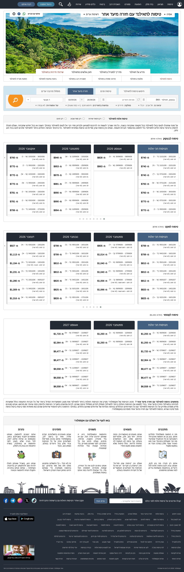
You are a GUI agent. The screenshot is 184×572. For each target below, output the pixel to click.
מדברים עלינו (143, 559)
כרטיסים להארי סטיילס (90, 531)
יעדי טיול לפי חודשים (69, 548)
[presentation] (179, 157)
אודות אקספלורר (158, 559)
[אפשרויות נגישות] (69, 4)
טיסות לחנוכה (118, 525)
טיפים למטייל (118, 542)
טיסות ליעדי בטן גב (64, 520)
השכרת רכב (114, 4)
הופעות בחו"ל (119, 514)
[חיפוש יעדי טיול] (61, 4)
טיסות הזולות (66, 500)
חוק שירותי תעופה (99, 553)
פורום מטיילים (132, 542)
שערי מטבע (106, 542)
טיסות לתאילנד (166, 79)
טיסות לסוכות (61, 525)
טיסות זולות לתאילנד (118, 118)
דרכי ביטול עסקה (116, 553)
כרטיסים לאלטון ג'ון (124, 531)
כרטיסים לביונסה (141, 531)
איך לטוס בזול (176, 520)
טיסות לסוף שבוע (131, 520)
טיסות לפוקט (171, 226)
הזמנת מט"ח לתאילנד (18, 79)
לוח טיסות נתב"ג (158, 548)
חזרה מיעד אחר (146, 514)
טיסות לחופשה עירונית (82, 520)
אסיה (169, 14)
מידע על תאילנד (137, 72)
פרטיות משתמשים (87, 559)
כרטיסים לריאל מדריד (118, 536)
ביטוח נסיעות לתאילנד (47, 79)
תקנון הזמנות (114, 559)
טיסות (170, 4)
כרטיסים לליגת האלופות (155, 536)
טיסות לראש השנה (76, 525)
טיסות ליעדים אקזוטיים (155, 525)
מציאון (160, 4)
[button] (104, 219)
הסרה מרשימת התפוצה (65, 553)
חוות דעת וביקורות (128, 559)
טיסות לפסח (105, 525)
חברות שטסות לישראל (122, 548)
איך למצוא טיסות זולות (103, 548)
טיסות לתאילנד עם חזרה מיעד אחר (131, 14)
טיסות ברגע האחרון (114, 520)
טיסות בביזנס (99, 520)
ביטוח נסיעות (79, 514)
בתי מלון (149, 4)
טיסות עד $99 (159, 520)
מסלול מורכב (132, 514)
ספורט (127, 4)
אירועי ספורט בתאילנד (107, 79)
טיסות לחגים (145, 520)
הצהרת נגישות (71, 559)
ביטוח (102, 4)
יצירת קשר (59, 559)
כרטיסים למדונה (108, 531)
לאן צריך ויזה (84, 542)
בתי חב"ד (59, 542)
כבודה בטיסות (86, 548)
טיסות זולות (160, 501)
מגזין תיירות (160, 542)
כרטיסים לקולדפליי (157, 531)
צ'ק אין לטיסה (130, 553)
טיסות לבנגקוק (170, 138)
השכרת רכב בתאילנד (77, 79)
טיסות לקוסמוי (171, 315)
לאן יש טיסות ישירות (141, 548)
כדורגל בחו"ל (176, 536)
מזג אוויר (95, 542)
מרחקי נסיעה (71, 542)
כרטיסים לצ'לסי (59, 536)
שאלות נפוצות (159, 553)
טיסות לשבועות (92, 525)
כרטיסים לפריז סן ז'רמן (99, 536)
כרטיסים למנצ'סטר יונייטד (78, 536)
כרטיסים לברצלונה (136, 536)
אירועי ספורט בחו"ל (104, 514)
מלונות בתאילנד (136, 79)
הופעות (138, 4)
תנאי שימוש (101, 559)
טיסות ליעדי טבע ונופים (135, 525)
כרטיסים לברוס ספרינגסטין (68, 531)
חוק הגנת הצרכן (84, 553)
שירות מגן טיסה (144, 553)
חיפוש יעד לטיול (146, 542)
